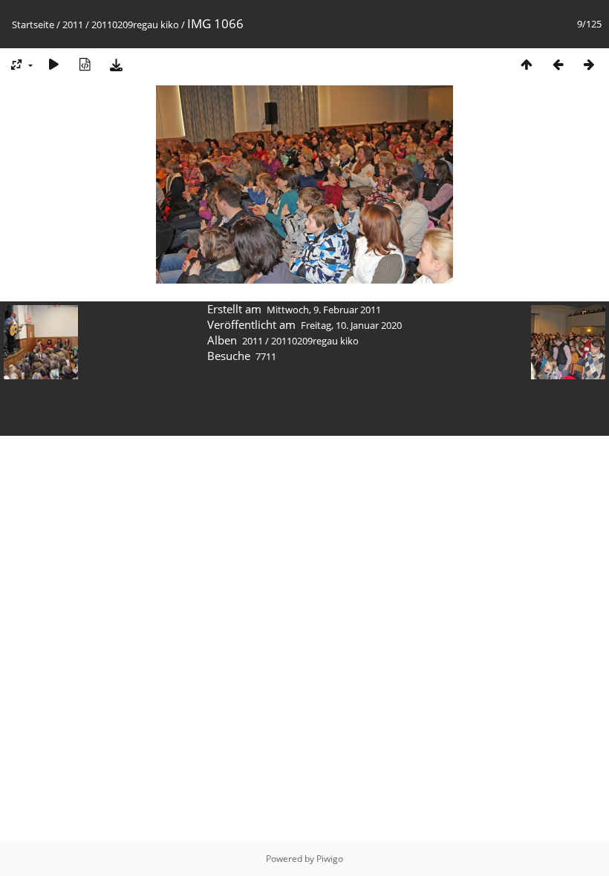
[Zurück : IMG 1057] (557, 64)
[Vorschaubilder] (526, 64)
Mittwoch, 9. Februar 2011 (324, 309)
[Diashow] (53, 64)
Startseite (33, 24)
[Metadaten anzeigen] (84, 64)
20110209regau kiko (135, 24)
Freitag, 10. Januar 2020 (351, 325)
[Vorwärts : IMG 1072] (589, 64)
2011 (72, 24)
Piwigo (329, 858)
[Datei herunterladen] (115, 64)
